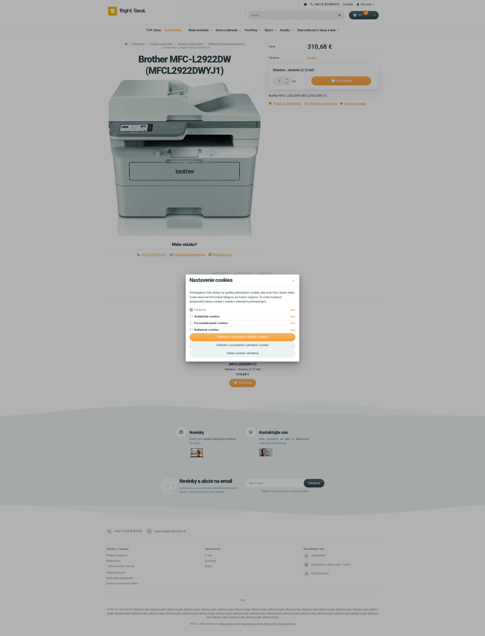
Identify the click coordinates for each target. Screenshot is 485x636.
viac (292, 310)
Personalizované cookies (211, 323)
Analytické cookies (207, 316)
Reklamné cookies (206, 329)
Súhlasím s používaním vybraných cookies (242, 345)
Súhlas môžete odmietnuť (243, 353)
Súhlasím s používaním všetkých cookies (242, 337)
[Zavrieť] (293, 280)
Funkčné (200, 310)
